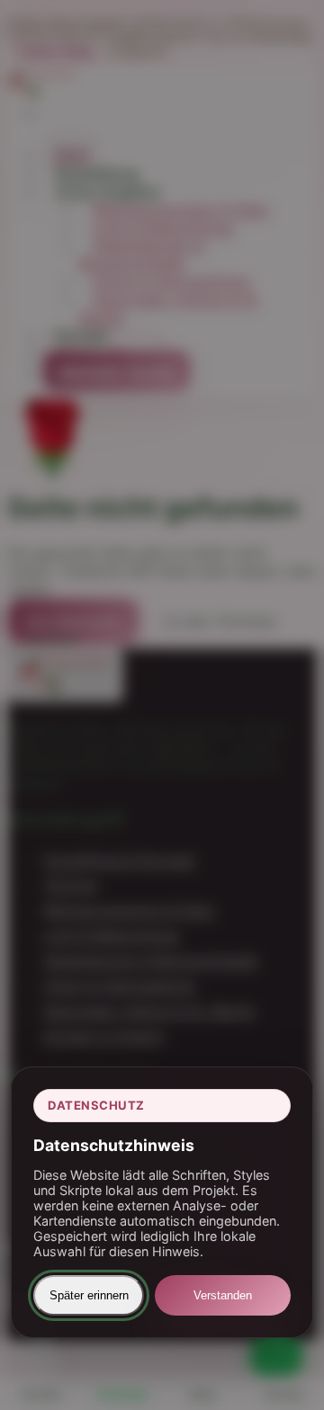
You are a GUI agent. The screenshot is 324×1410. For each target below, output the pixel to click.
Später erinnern (89, 1295)
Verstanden (223, 1295)
